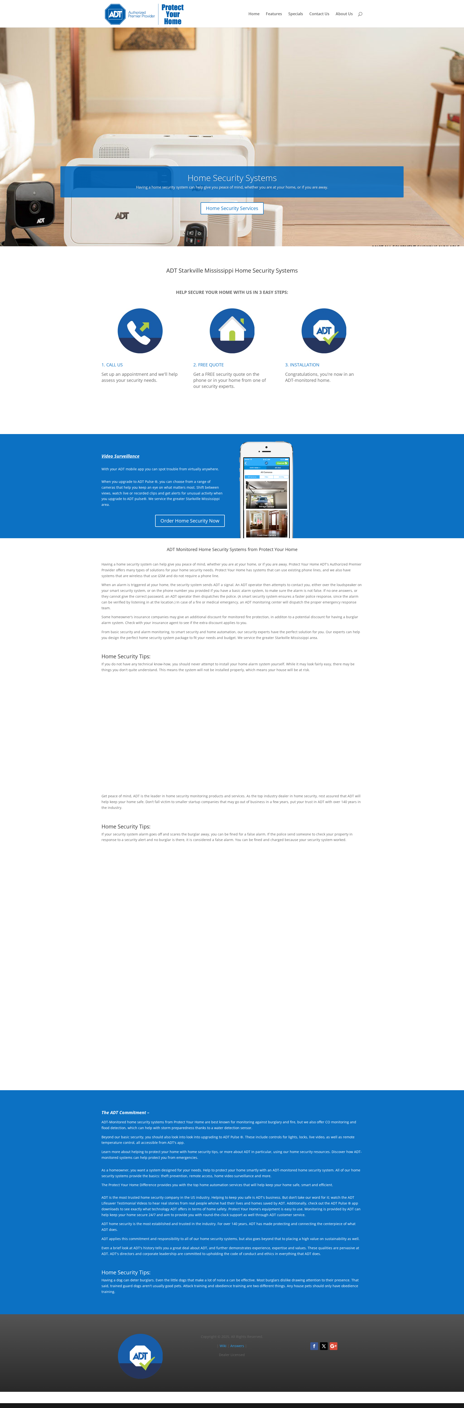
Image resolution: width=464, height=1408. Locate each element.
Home (254, 14)
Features (274, 14)
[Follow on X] (324, 1346)
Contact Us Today (232, 1064)
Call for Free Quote (232, 408)
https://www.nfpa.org (244, 902)
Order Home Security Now (189, 520)
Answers (237, 1345)
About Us (344, 14)
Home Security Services (232, 208)
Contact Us (319, 14)
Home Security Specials (331, 940)
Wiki (223, 1345)
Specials (295, 14)
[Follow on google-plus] (333, 1346)
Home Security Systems (232, 177)
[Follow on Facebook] (314, 1346)
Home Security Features (330, 767)
